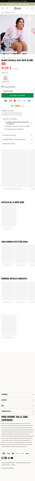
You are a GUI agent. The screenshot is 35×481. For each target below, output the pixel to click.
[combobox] (17, 12)
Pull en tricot (23, 57)
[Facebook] (5, 458)
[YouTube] (12, 458)
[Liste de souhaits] (29, 18)
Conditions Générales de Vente (23, 462)
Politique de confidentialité (7, 462)
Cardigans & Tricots (12, 57)
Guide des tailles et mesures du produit (14, 139)
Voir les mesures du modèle (8, 52)
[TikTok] (9, 458)
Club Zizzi (4, 400)
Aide (2, 405)
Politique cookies (5, 464)
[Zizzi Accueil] (17, 8)
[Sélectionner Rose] (5, 78)
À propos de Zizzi (6, 411)
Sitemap (13, 464)
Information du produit (9, 135)
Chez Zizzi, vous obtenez (10, 119)
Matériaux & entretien (9, 143)
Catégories (4, 394)
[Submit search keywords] (2, 12)
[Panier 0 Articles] (32, 8)
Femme (3, 57)
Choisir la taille (8, 91)
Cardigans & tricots (7, 113)
